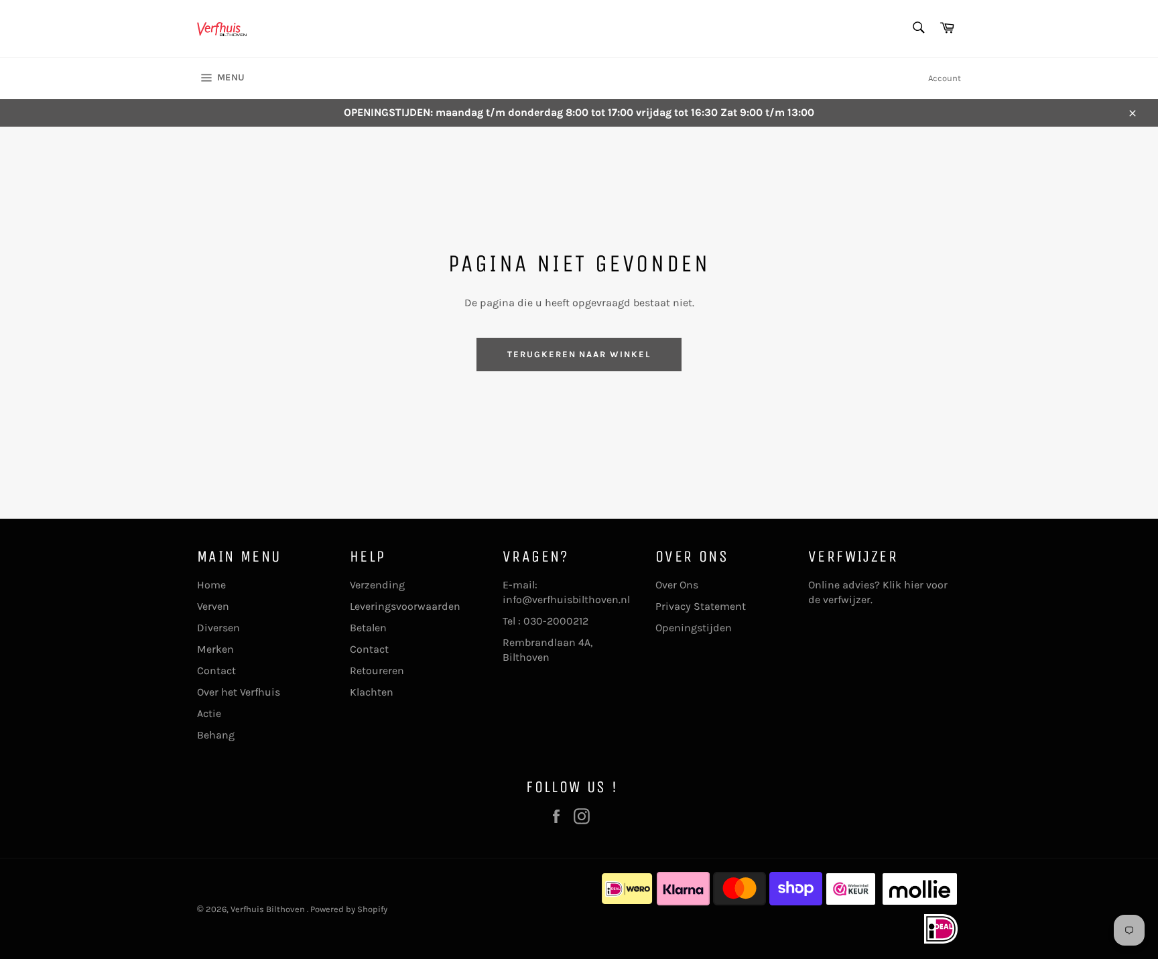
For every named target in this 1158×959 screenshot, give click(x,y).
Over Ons (676, 584)
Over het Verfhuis (238, 692)
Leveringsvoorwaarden (405, 606)
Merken (215, 649)
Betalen (368, 627)
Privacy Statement (700, 606)
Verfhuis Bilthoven (269, 909)
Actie (209, 713)
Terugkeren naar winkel (579, 354)
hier (913, 584)
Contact (216, 670)
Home (211, 584)
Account (944, 78)
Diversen (218, 627)
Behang (216, 734)
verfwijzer (847, 599)
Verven (213, 606)
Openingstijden (693, 627)
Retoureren (377, 670)
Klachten (371, 692)
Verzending (377, 584)
